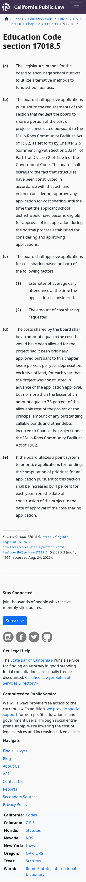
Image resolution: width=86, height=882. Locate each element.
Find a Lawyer (15, 751)
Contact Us (13, 781)
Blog (7, 758)
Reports (10, 789)
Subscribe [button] (15, 620)
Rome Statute (38, 868)
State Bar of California (30, 660)
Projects (51, 24)
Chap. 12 (33, 24)
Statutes (33, 830)
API (6, 773)
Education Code (40, 19)
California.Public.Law (39, 7)
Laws (30, 845)
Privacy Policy (15, 804)
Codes (18, 19)
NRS (29, 838)
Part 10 (15, 24)
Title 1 (63, 19)
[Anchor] (57, 87)
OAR (30, 853)
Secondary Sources (20, 796)
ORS (39, 853)
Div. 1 (77, 19)
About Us (11, 766)
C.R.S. (31, 822)
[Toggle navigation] (76, 7)
